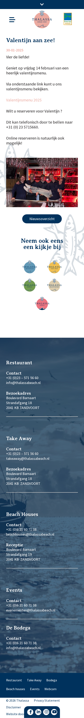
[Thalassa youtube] (54, 712)
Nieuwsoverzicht (42, 218)
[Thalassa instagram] (46, 712)
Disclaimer (13, 707)
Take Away (34, 680)
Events (35, 689)
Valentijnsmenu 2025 (24, 100)
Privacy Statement (47, 700)
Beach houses (15, 689)
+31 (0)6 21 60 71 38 (21, 529)
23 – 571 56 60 (27, 453)
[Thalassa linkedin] (38, 712)
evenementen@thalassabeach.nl (30, 610)
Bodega (51, 680)
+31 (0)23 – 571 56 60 (22, 377)
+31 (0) (11, 453)
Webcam (50, 689)
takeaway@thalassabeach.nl (27, 458)
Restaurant (14, 680)
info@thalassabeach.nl (23, 382)
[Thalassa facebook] (30, 712)
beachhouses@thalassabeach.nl (30, 534)
